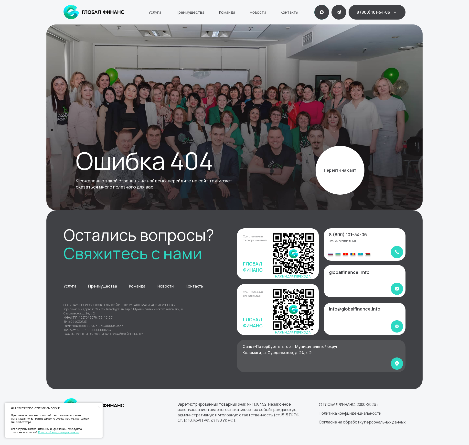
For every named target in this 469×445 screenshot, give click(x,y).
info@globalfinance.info (354, 309)
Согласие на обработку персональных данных (362, 422)
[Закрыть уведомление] (98, 406)
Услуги (155, 12)
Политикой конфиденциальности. (58, 432)
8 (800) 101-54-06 (348, 234)
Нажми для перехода (293, 276)
